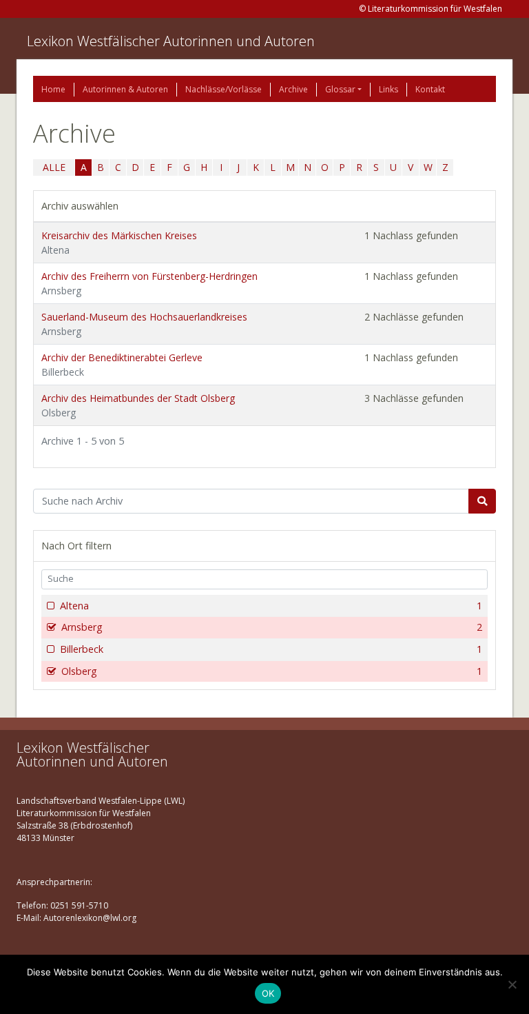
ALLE (54, 167)
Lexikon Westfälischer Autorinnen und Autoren (171, 41)
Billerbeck (271, 649)
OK (268, 993)
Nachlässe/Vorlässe (223, 89)
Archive (293, 89)
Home (53, 89)
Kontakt (430, 89)
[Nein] (512, 984)
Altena (271, 605)
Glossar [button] (340, 89)
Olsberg (271, 671)
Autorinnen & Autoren (125, 89)
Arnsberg (271, 626)
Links (388, 89)
